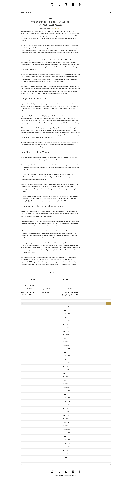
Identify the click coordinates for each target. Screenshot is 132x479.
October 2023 (66, 359)
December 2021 (66, 436)
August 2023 (66, 366)
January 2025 (66, 307)
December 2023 (66, 352)
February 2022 (66, 429)
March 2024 (66, 342)
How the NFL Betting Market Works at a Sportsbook (28, 294)
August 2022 (66, 408)
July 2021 (66, 454)
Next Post (65, 279)
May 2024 (66, 335)
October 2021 (66, 443)
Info (50, 18)
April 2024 (66, 338)
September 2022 (66, 405)
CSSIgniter (74, 475)
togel (22, 12)
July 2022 (66, 412)
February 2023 (66, 387)
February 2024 (66, 345)
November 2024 (66, 314)
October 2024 (66, 317)
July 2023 (66, 370)
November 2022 (66, 398)
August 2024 (66, 324)
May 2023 (66, 377)
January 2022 (66, 433)
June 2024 (66, 331)
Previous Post (35, 279)
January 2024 (66, 349)
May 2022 (66, 419)
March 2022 (66, 426)
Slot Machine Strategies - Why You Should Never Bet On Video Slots (70, 294)
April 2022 (66, 422)
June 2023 (66, 373)
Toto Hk (28, 12)
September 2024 (66, 321)
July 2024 (66, 328)
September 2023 (66, 363)
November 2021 (66, 440)
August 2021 (66, 450)
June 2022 (66, 415)
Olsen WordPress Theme (62, 475)
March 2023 (66, 384)
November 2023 (66, 356)
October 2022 (66, 401)
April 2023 (66, 380)
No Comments (56, 28)
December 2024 (66, 310)
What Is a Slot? (46, 292)
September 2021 (66, 447)
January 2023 (66, 391)
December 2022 (66, 394)
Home (22, 465)
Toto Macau (65, 147)
